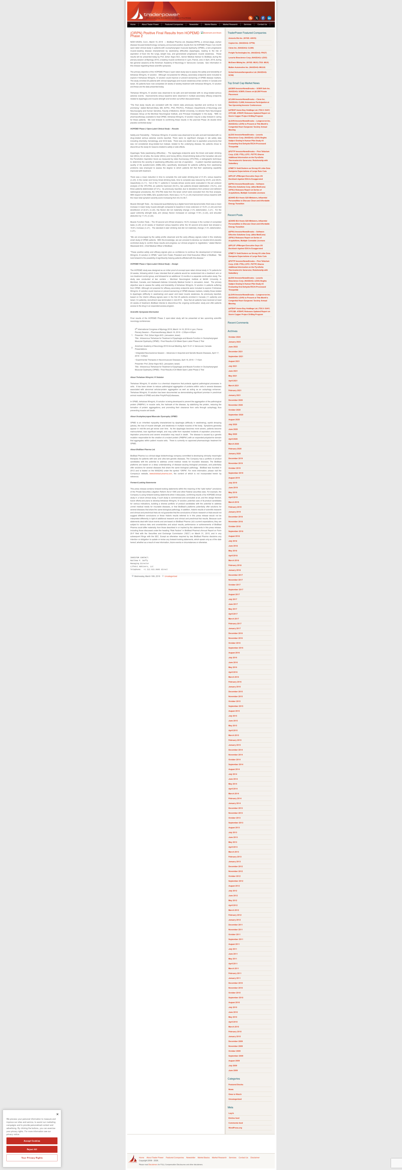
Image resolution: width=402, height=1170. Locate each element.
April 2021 (233, 380)
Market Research (230, 24)
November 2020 (235, 404)
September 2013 (235, 822)
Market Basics (211, 24)
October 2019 (234, 468)
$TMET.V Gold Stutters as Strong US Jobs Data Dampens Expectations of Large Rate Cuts (249, 170)
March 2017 (233, 618)
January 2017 (234, 628)
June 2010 (233, 1012)
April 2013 (233, 846)
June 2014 (233, 778)
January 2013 (234, 861)
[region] (32, 1138)
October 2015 (234, 701)
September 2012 (235, 880)
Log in (231, 1113)
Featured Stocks (235, 1084)
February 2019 (235, 506)
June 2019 (233, 487)
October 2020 (234, 409)
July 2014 (232, 774)
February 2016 (235, 681)
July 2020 (232, 424)
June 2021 (233, 370)
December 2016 (235, 633)
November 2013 (235, 812)
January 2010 (234, 1036)
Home (133, 24)
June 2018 (233, 545)
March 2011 (233, 968)
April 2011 (233, 963)
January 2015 (234, 744)
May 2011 (232, 958)
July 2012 (232, 890)
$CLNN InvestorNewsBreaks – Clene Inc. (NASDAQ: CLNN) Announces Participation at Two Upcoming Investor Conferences (248, 102)
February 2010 (235, 1031)
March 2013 (233, 851)
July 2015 (232, 715)
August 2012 (234, 885)
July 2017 (232, 599)
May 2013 (232, 842)
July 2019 (232, 482)
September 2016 (235, 647)
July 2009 (232, 1065)
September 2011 (235, 939)
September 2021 (235, 356)
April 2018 (233, 555)
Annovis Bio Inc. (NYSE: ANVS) (242, 38)
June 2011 (233, 953)
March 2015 (233, 735)
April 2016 (233, 672)
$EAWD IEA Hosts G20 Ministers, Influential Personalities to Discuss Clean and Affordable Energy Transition (249, 200)
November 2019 (235, 463)
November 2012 (235, 871)
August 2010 (234, 1002)
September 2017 (235, 589)
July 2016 (232, 657)
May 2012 (232, 900)
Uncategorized (171, 576)
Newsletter (193, 24)
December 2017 (235, 574)
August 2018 (234, 536)
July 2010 (232, 1007)
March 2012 (233, 910)
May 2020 (232, 434)
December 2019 (235, 458)
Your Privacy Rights (32, 1157)
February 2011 (235, 973)
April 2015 (233, 730)
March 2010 (233, 1026)
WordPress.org (235, 1127)
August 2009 (234, 1060)
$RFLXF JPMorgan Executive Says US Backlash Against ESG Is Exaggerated (245, 177)
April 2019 (233, 497)
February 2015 (235, 740)
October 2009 (234, 1051)
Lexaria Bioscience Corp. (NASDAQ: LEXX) (247, 57)
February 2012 (235, 914)
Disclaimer (255, 1157)
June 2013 (233, 837)
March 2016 (233, 676)
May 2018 (232, 550)
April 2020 (233, 438)
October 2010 (234, 992)
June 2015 (233, 720)
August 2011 (234, 944)
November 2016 (235, 638)
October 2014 (234, 759)
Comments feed (235, 1122)
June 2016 (233, 662)
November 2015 (235, 696)
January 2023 (234, 341)
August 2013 (234, 827)
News (231, 1089)
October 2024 (234, 336)
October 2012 (234, 876)
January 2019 (234, 511)
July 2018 (232, 540)
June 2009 (233, 1070)
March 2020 (233, 443)
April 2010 (233, 1021)
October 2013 (234, 817)
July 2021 (232, 366)
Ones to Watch (235, 1094)
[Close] (57, 1114)
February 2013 (235, 856)
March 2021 (233, 385)
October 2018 (234, 526)
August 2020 (234, 419)
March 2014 (233, 793)
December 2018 (235, 516)
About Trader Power (150, 24)
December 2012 (235, 866)
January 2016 (234, 686)
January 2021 (234, 395)
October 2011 (234, 934)
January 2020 (234, 453)
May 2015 (232, 725)
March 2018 (233, 560)
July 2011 (232, 949)
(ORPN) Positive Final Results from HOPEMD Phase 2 (164, 34)
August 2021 (234, 361)
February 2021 (235, 390)
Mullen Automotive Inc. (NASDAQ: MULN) (246, 67)
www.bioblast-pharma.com (160, 473)
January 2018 (234, 570)
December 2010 (235, 983)
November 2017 (235, 579)
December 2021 (235, 351)
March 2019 (233, 502)
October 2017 (234, 584)
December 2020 (235, 400)
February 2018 (235, 565)
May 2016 (232, 667)
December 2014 (235, 749)
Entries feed (233, 1118)
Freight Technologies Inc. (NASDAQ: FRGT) (247, 52)
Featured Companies (174, 24)
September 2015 (235, 706)
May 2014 (232, 783)
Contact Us (262, 24)
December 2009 (235, 1041)
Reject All (32, 1149)
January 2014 (234, 803)
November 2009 (235, 1046)
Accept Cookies (32, 1140)
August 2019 (234, 477)
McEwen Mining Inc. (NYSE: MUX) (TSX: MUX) (248, 62)
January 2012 (234, 919)
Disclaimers (153, 1164)
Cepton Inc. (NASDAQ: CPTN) (241, 43)
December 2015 (235, 691)
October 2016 (234, 642)
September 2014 (235, 764)
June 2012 (233, 895)
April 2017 (233, 613)
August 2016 (234, 652)
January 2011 (234, 978)
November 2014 (235, 754)
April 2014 (233, 788)
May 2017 (232, 608)
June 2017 (233, 604)
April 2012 (233, 905)
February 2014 (235, 798)
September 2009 (235, 1055)
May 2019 (232, 492)
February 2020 (235, 448)
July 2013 (232, 832)
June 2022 (233, 346)
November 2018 (235, 521)
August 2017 (234, 594)
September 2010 (235, 997)
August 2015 (234, 710)
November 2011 (235, 929)
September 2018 (235, 531)
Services (247, 24)
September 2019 (235, 472)
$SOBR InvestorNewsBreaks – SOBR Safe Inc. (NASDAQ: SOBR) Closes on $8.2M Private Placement (249, 91)
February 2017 (235, 623)
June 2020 (233, 429)
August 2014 (234, 769)
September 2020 (235, 414)
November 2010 (235, 987)
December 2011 (235, 924)
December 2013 (235, 808)
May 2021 (232, 375)
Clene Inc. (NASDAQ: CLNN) (241, 47)
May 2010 (232, 1017)
